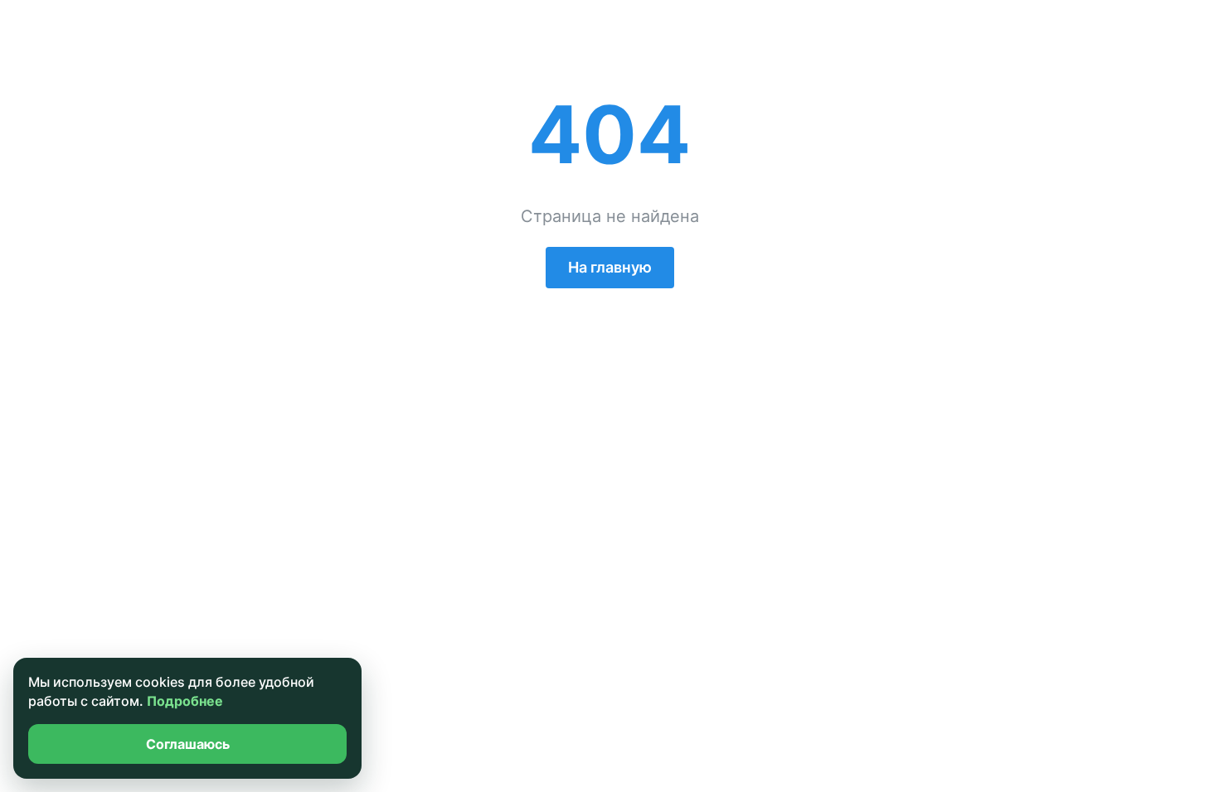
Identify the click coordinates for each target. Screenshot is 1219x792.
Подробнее (185, 701)
